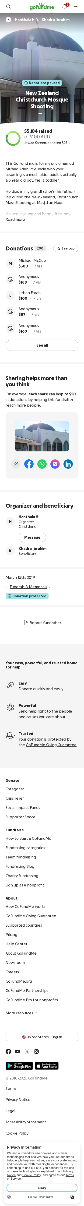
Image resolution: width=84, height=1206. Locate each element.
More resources (19, 1013)
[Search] (8, 6)
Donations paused (44, 83)
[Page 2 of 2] (45, 113)
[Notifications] (64, 6)
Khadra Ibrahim (32, 548)
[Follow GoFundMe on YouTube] (17, 1051)
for (42, 20)
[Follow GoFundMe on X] (27, 1051)
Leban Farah (30, 293)
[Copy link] (16, 464)
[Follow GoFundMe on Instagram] (36, 1051)
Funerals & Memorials (28, 587)
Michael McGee (32, 260)
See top (68, 248)
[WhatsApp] (42, 464)
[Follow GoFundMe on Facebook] (8, 1051)
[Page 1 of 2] (40, 113)
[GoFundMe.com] (42, 6)
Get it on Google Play (19, 1066)
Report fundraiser (45, 623)
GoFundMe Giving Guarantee (51, 745)
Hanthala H (28, 517)
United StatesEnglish (44, 1037)
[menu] (75, 6)
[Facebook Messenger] (55, 464)
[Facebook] (29, 464)
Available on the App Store (47, 1066)
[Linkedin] (68, 464)
